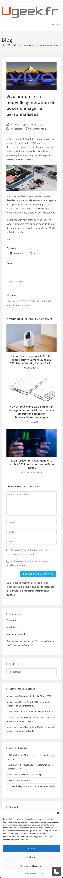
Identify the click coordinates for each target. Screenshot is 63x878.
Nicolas (15, 124)
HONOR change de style (18, 780)
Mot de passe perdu (16, 634)
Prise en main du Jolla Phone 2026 (35, 696)
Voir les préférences (31, 866)
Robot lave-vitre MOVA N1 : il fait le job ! (25, 774)
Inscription (11, 627)
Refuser (31, 857)
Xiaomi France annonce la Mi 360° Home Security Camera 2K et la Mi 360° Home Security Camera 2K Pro (31, 359)
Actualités (16, 128)
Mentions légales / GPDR (32, 873)
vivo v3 (20, 282)
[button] (58, 812)
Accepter (31, 848)
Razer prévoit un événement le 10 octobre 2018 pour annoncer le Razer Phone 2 (31, 464)
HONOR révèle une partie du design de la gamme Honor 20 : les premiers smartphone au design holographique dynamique (31, 412)
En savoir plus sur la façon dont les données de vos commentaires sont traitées (30, 590)
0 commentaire (39, 128)
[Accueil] (3, 44)
